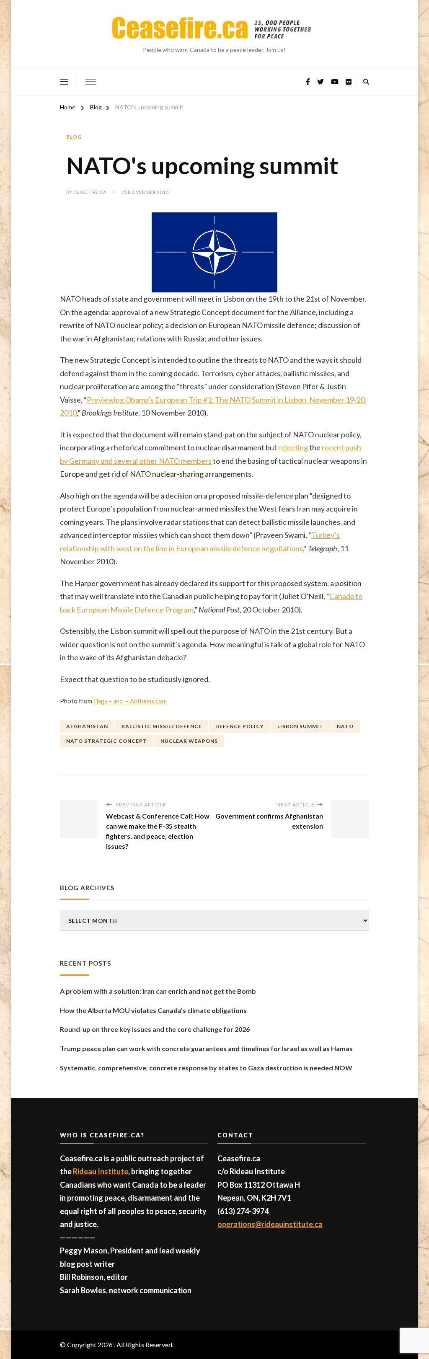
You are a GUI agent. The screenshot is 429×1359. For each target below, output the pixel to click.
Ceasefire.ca (89, 192)
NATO (345, 726)
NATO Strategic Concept (106, 741)
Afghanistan (87, 726)
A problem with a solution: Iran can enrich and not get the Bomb (158, 991)
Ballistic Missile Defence (161, 726)
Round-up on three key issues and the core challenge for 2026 (155, 1029)
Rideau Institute (100, 1171)
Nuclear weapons (189, 741)
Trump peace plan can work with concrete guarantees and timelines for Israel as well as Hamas (206, 1048)
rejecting (293, 447)
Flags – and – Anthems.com (130, 701)
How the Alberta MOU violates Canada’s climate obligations (153, 1010)
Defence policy (239, 726)
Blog (74, 137)
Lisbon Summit (300, 726)
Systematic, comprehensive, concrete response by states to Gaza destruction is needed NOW (206, 1068)
